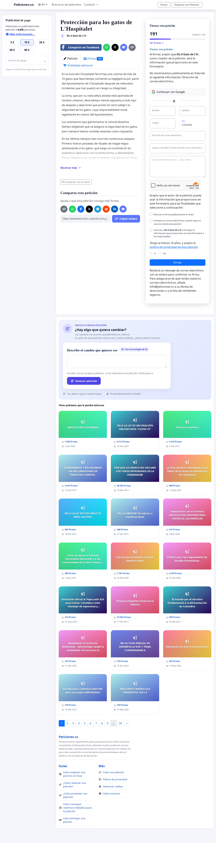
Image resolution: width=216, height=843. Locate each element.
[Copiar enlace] (132, 47)
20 (120, 723)
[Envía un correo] (123, 47)
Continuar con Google (171, 92)
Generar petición (86, 381)
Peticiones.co (24, 4)
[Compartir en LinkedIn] (114, 209)
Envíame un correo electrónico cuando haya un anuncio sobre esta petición (177, 222)
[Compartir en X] (115, 47)
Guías (63, 766)
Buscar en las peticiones (66, 4)
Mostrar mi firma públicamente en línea (173, 214)
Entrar (163, 4)
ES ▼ (45, 4)
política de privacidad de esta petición (174, 247)
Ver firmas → (157, 42)
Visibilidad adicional (79, 65)
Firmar (177, 262)
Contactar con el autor (77, 182)
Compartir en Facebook (83, 47)
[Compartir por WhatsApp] (106, 47)
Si (155, 253)
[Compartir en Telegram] (97, 209)
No (164, 253)
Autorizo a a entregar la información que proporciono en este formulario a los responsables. (179, 233)
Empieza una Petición (186, 4)
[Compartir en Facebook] (80, 209)
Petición (72, 58)
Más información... (22, 34)
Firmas (94, 58)
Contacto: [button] (90, 4)
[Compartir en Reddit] (106, 209)
